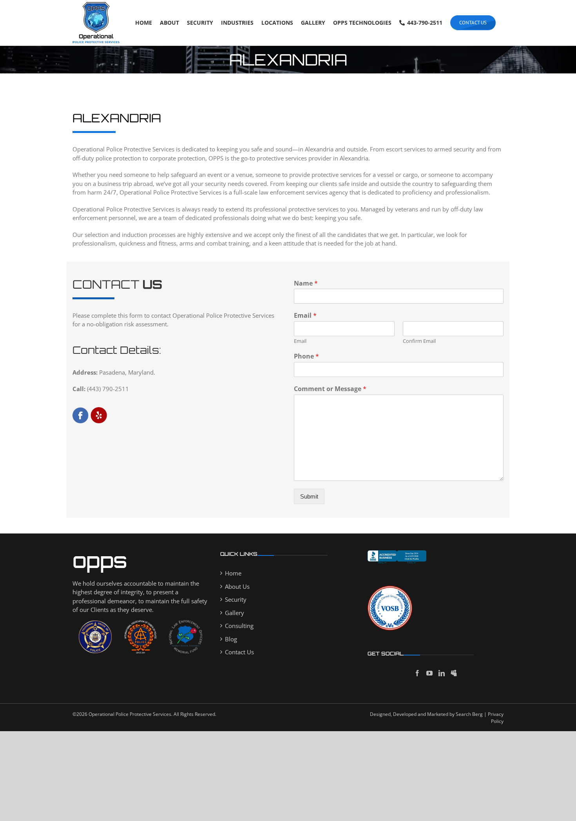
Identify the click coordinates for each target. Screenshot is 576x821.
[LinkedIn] (441, 673)
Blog (231, 639)
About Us (237, 586)
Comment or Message (330, 389)
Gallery (234, 613)
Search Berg (469, 714)
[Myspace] (454, 673)
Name (306, 283)
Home (233, 573)
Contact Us (239, 652)
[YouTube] (429, 673)
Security (235, 599)
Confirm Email (419, 341)
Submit (309, 496)
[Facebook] (417, 673)
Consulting (239, 626)
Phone (306, 356)
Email (305, 315)
